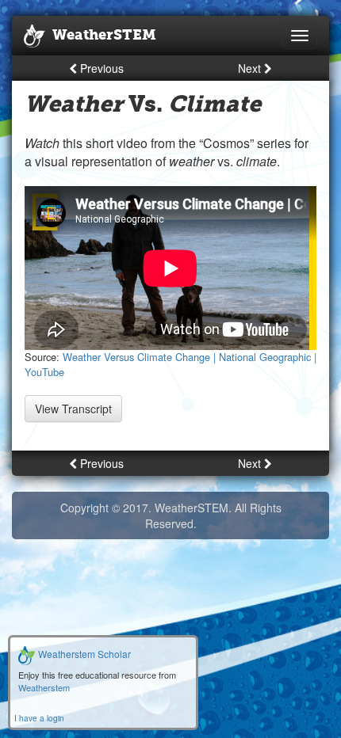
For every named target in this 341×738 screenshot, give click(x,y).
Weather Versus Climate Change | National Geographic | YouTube (170, 364)
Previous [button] (100, 68)
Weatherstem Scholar (83, 653)
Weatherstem (44, 687)
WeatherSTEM (104, 36)
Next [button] (251, 68)
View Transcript (73, 409)
